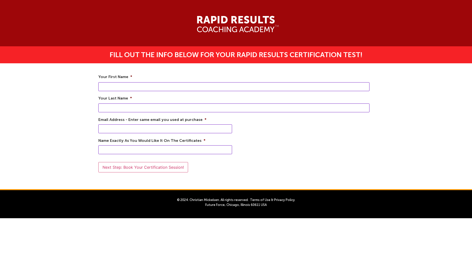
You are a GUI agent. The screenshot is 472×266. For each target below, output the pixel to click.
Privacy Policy (284, 200)
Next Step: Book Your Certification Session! (143, 167)
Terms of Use (260, 200)
